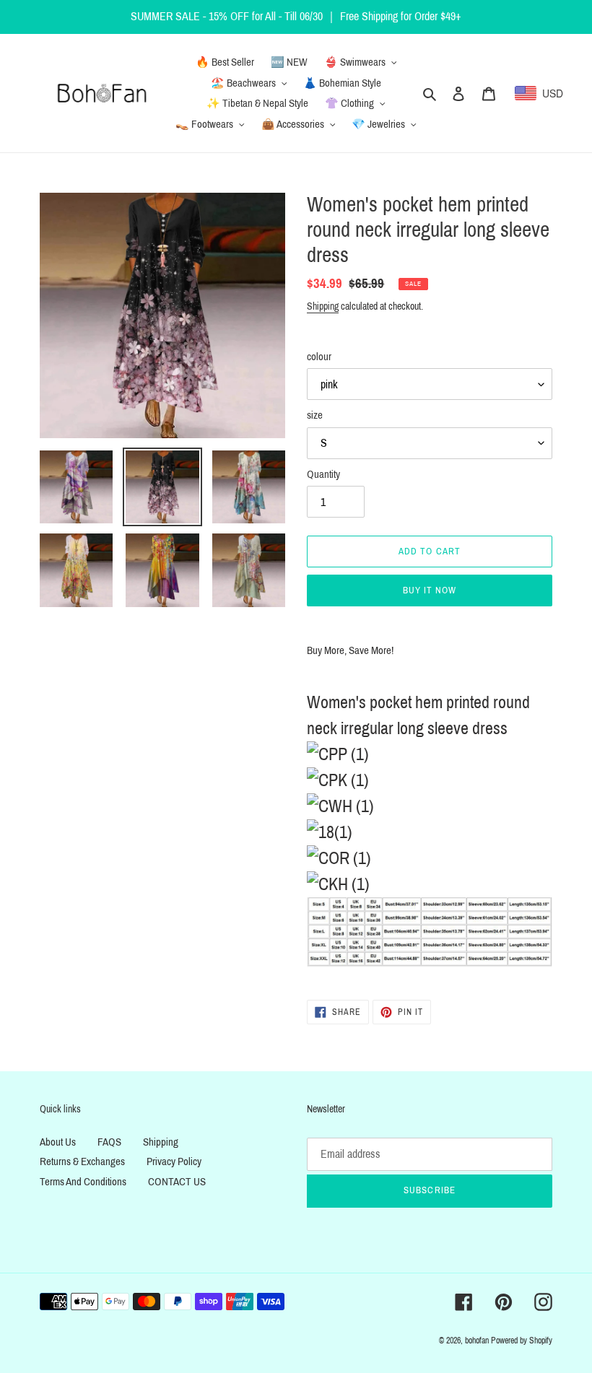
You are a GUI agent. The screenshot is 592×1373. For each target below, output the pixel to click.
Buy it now (429, 590)
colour (319, 356)
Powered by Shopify (521, 1340)
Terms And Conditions (83, 1181)
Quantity (323, 474)
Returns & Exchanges (82, 1161)
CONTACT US (177, 1181)
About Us (58, 1142)
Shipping (323, 306)
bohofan (477, 1340)
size (315, 415)
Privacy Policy (174, 1161)
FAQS (109, 1142)
